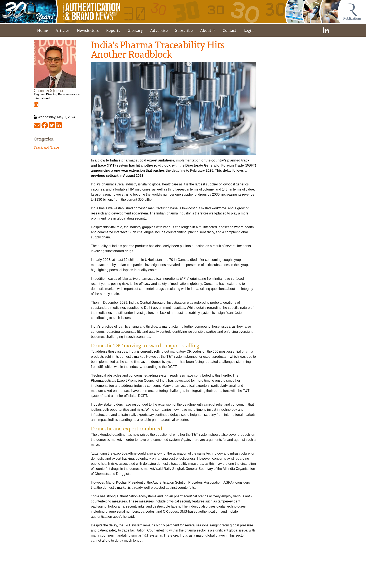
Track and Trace (46, 147)
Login (249, 30)
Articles (62, 30)
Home (42, 30)
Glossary (135, 30)
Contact (229, 30)
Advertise (159, 30)
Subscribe (184, 30)
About (206, 30)
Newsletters (88, 30)
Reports (113, 30)
